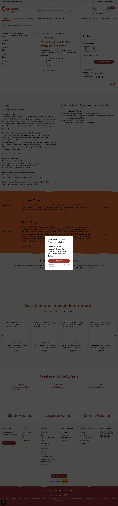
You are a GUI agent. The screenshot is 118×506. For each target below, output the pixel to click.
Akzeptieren (59, 261)
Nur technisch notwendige (51, 265)
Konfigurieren (66, 265)
